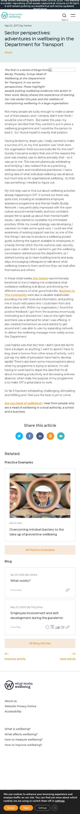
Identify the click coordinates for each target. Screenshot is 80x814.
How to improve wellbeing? (23, 745)
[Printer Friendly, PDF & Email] (50, 436)
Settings (42, 807)
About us (11, 701)
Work (8, 52)
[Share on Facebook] (29, 436)
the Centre (40, 278)
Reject (26, 807)
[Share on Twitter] (19, 436)
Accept (10, 807)
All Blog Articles (40, 643)
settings (60, 801)
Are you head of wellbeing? (24, 403)
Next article (67, 659)
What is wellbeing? (18, 729)
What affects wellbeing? (21, 734)
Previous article (15, 659)
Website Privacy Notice (20, 706)
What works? (20, 580)
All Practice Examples (40, 550)
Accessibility (13, 711)
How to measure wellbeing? (24, 739)
